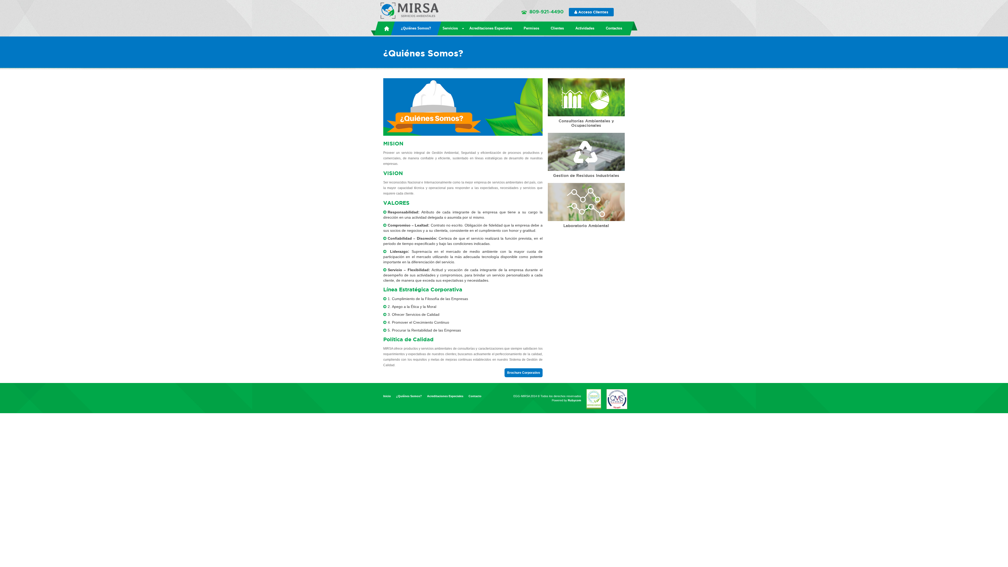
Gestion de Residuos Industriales (586, 175)
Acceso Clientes (592, 12)
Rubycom (574, 400)
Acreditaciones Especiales (445, 396)
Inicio (387, 396)
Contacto (475, 396)
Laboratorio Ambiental (586, 225)
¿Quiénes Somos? (409, 396)
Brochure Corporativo (523, 373)
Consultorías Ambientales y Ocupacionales (586, 123)
